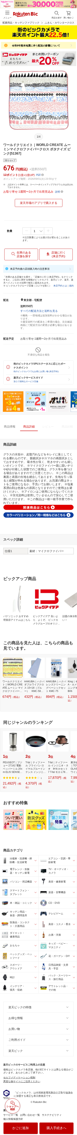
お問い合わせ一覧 (30, 1115)
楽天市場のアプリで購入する (38, 202)
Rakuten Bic (25, 15)
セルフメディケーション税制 (19, 1077)
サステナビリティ (52, 1115)
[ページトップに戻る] (71, 1121)
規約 (71, 285)
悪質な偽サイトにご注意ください (21, 1081)
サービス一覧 (10, 1115)
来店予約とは (60, 285)
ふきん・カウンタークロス (59, 22)
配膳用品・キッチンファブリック (20, 22)
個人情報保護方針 (13, 1119)
